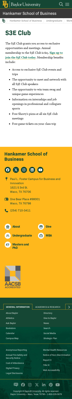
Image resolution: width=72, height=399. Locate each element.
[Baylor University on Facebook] (22, 386)
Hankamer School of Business (29, 13)
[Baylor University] (21, 4)
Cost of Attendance (15, 362)
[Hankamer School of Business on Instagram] (24, 170)
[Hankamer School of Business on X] (16, 170)
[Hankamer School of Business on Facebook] (7, 170)
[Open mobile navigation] (68, 4)
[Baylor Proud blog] (15, 386)
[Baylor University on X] (36, 386)
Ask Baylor (11, 322)
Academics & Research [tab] (47, 306)
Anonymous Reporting (16, 349)
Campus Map (12, 338)
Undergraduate (54, 20)
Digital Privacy (12, 367)
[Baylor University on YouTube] (57, 386)
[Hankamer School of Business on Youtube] (40, 170)
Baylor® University (32, 391)
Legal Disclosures (14, 372)
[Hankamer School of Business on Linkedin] (32, 170)
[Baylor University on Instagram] (29, 386)
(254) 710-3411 (20, 210)
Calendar (10, 333)
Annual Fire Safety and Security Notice (16, 356)
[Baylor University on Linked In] (43, 386)
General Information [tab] (18, 306)
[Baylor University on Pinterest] (50, 386)
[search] (59, 4)
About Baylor (12, 312)
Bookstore (11, 327)
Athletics (10, 317)
